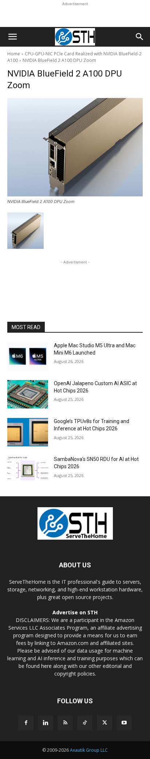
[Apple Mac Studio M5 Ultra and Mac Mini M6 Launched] (27, 356)
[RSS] (65, 723)
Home (13, 54)
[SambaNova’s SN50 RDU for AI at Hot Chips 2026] (27, 470)
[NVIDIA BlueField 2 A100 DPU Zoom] (75, 147)
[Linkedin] (45, 723)
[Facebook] (26, 723)
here (46, 665)
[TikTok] (85, 723)
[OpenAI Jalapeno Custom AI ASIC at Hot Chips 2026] (27, 394)
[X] (104, 723)
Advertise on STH (75, 612)
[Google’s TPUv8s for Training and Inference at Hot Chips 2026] (27, 432)
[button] (12, 37)
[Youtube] (124, 723)
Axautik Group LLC (89, 750)
